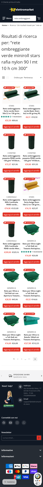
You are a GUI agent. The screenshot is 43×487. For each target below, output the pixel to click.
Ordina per (18, 77)
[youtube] (10, 422)
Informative (7, 450)
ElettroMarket (17, 483)
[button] (7, 18)
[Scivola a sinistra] (1, 376)
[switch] (38, 483)
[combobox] (24, 18)
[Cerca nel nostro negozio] (33, 18)
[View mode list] (7, 78)
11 (29, 359)
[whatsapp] (24, 422)
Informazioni (7, 456)
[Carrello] (39, 18)
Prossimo (35, 359)
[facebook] (3, 422)
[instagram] (17, 422)
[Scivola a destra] (41, 376)
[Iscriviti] (39, 438)
